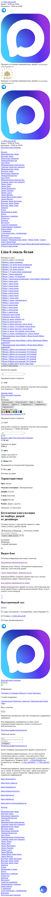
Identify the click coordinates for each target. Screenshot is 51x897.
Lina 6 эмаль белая (10, 305)
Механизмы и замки (9, 212)
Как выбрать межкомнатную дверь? (15, 583)
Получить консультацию (11, 238)
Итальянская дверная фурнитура (14, 562)
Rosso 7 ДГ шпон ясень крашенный (17, 272)
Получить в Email (31, 531)
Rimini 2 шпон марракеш (13, 262)
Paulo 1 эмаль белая (11, 288)
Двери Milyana (7, 195)
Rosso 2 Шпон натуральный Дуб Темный (19, 357)
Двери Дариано (7, 190)
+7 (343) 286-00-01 (28, 762)
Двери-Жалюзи (32, 244)
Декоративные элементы (11, 227)
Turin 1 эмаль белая (10, 284)
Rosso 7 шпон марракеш (12, 274)
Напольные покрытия (10, 158)
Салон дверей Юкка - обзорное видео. (16, 573)
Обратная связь (36, 701)
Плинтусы (5, 218)
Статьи (29, 693)
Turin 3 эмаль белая (10, 286)
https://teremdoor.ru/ (8, 787)
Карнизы (4, 220)
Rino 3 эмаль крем (10, 307)
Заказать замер (7, 393)
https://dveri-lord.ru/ (8, 779)
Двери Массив (7, 199)
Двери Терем (6, 184)
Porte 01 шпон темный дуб (13, 319)
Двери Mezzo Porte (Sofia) (11, 197)
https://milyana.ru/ (7, 795)
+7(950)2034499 (36, 760)
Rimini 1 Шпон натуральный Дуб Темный (20, 349)
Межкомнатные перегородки (12, 165)
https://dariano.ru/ (7, 799)
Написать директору (21, 701)
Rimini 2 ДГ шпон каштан (13, 269)
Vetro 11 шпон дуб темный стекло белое (19, 331)
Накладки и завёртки (9, 216)
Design (16, 244)
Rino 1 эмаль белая (10, 310)
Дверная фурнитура (9, 161)
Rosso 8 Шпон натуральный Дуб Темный (19, 361)
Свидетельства (7, 701)
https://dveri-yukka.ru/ (9, 783)
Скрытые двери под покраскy (13, 167)
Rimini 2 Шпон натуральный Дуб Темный (20, 352)
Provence (9, 244)
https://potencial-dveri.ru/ (10, 791)
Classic (3, 244)
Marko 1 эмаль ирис (11, 298)
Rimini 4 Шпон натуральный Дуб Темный (20, 354)
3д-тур (3, 607)
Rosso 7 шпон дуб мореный (14, 276)
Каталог (4, 152)
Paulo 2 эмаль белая (11, 295)
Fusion (40, 244)
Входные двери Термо (10, 203)
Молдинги (5, 223)
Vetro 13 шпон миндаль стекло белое (17, 324)
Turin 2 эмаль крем (10, 281)
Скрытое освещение (9, 225)
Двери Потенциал (8, 188)
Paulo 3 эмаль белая (11, 291)
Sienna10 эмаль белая (11, 314)
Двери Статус (6, 193)
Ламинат (4, 208)
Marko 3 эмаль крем (11, 303)
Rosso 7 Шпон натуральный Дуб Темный (19, 359)
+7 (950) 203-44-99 (8, 2)
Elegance (46, 244)
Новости (22, 693)
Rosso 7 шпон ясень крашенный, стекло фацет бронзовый (26, 279)
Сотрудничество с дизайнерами (14, 233)
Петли (3, 214)
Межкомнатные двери (10, 154)
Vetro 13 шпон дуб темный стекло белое (19, 326)
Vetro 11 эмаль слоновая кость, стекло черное (21, 333)
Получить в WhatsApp (12, 531)
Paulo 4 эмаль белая (11, 293)
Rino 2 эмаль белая (10, 312)
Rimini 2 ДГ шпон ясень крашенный (17, 265)
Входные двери (7, 156)
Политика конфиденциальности (14, 730)
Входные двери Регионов (11, 201)
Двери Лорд (6, 186)
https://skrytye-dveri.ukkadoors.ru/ (14, 803)
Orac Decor (5, 163)
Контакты (5, 235)
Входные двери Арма (9, 205)
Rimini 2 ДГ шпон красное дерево (16, 267)
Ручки (3, 210)
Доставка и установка (10, 693)
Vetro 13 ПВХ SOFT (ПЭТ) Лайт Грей (18, 364)
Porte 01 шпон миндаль (12, 322)
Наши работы (6, 229)
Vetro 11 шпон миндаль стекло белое (17, 329)
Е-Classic (22, 244)
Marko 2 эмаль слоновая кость (15, 300)
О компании (6, 231)
